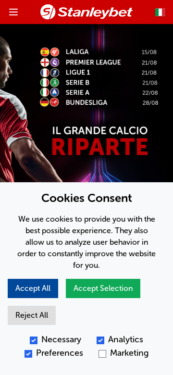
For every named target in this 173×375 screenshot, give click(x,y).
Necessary (61, 339)
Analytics (125, 339)
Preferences (59, 353)
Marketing (129, 353)
